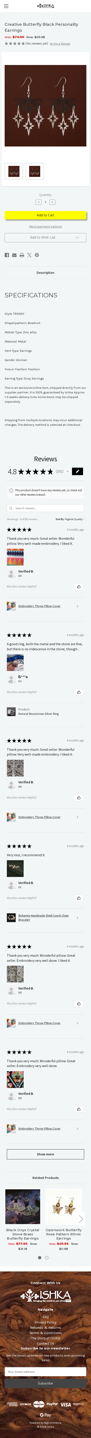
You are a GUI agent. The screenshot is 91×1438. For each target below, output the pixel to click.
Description (45, 273)
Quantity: (45, 194)
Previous (5, 1218)
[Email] (14, 255)
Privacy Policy (45, 1322)
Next (80, 1218)
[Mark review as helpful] (79, 586)
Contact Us (45, 1343)
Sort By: (60, 519)
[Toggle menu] (6, 6)
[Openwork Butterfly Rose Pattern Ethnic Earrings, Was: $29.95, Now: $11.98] (63, 1206)
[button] (67, 471)
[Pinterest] (37, 255)
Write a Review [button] (60, 44)
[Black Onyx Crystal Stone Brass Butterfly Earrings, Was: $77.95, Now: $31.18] (22, 1206)
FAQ (46, 1317)
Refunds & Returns (45, 1327)
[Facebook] (7, 255)
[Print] (22, 255)
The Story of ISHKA (45, 1338)
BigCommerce (52, 1422)
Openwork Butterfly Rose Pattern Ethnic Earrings (64, 1234)
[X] (29, 255)
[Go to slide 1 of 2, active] (39, 1257)
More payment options (45, 226)
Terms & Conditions (45, 1333)
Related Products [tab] (45, 1178)
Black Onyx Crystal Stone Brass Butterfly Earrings (23, 1234)
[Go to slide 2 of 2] (46, 1257)
